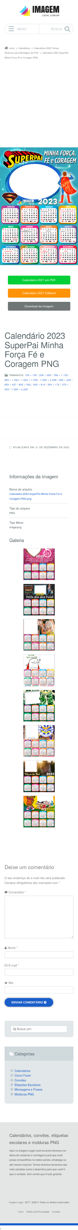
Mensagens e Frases (28, 1089)
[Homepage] (39, 11)
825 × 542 (25, 384)
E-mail (14, 965)
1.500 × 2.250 (19, 389)
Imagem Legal (16, 1202)
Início (21, 1211)
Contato (56, 1211)
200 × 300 (45, 375)
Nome (12, 948)
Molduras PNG (24, 1094)
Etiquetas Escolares (28, 1085)
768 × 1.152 (61, 375)
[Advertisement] (39, 101)
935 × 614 (39, 384)
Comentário (17, 892)
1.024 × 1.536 (29, 379)
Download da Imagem (39, 306)
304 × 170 (53, 384)
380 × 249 (65, 379)
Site (10, 983)
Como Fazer (23, 1075)
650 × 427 (10, 384)
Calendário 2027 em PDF (39, 280)
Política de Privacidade (37, 1211)
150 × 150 (31, 375)
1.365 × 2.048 (48, 379)
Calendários (22, 1071)
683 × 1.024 (12, 379)
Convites (20, 1080)
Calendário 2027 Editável (39, 293)
